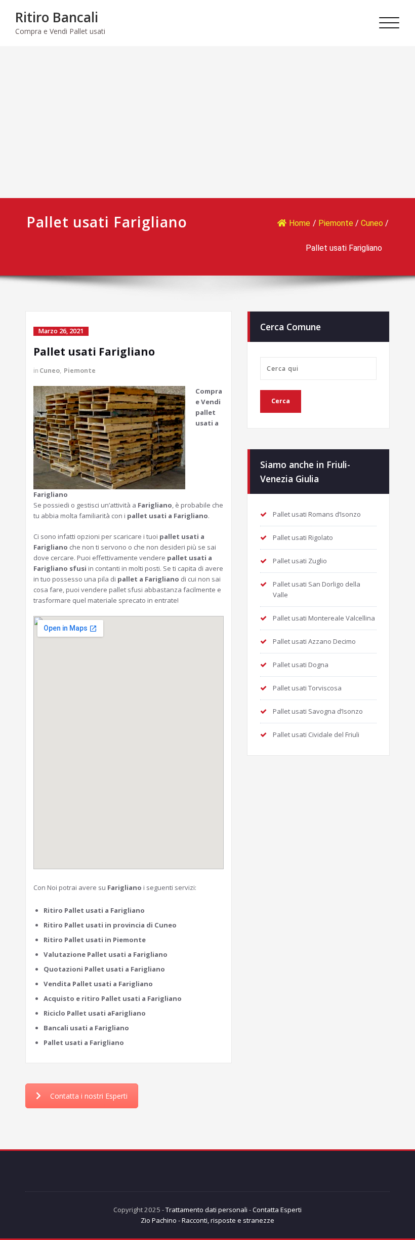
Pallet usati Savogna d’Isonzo (318, 711)
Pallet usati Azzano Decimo (314, 641)
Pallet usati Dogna (300, 664)
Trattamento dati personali (206, 1209)
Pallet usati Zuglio (300, 560)
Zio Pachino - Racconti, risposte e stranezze (207, 1220)
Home (299, 223)
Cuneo (372, 223)
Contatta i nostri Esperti (89, 1096)
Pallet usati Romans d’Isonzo (317, 514)
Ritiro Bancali (56, 17)
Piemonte (335, 223)
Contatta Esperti (277, 1209)
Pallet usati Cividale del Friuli (316, 734)
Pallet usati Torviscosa (307, 687)
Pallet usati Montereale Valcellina (324, 618)
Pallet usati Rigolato (303, 537)
